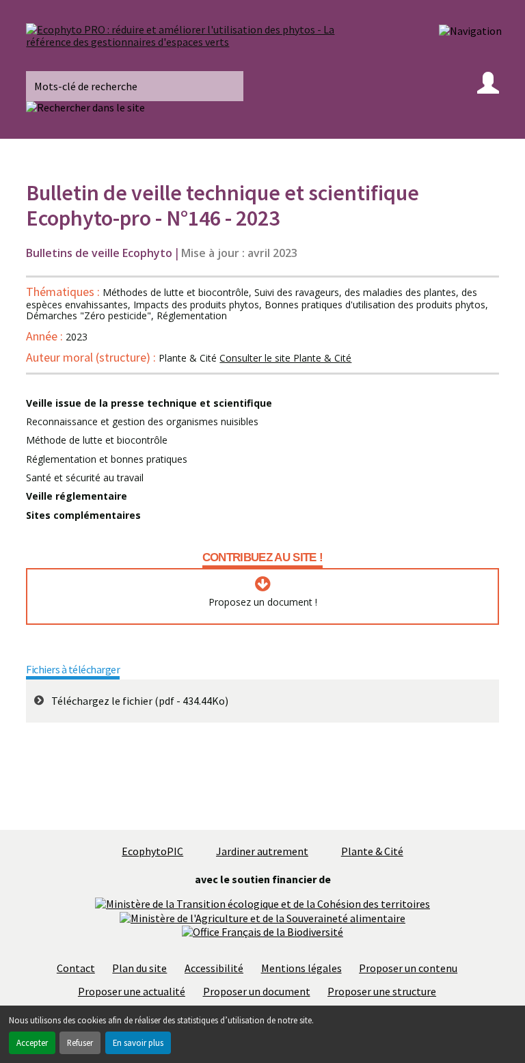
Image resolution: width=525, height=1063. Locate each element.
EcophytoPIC (152, 851)
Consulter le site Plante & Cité (285, 357)
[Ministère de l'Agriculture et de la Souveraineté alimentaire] (262, 917)
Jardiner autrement (262, 851)
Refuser (80, 1042)
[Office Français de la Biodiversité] (262, 930)
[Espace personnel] (488, 86)
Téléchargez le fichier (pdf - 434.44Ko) (139, 701)
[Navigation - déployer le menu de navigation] (470, 30)
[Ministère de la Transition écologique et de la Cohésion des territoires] (262, 902)
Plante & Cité (372, 851)
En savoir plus (138, 1042)
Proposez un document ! (262, 602)
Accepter (32, 1042)
